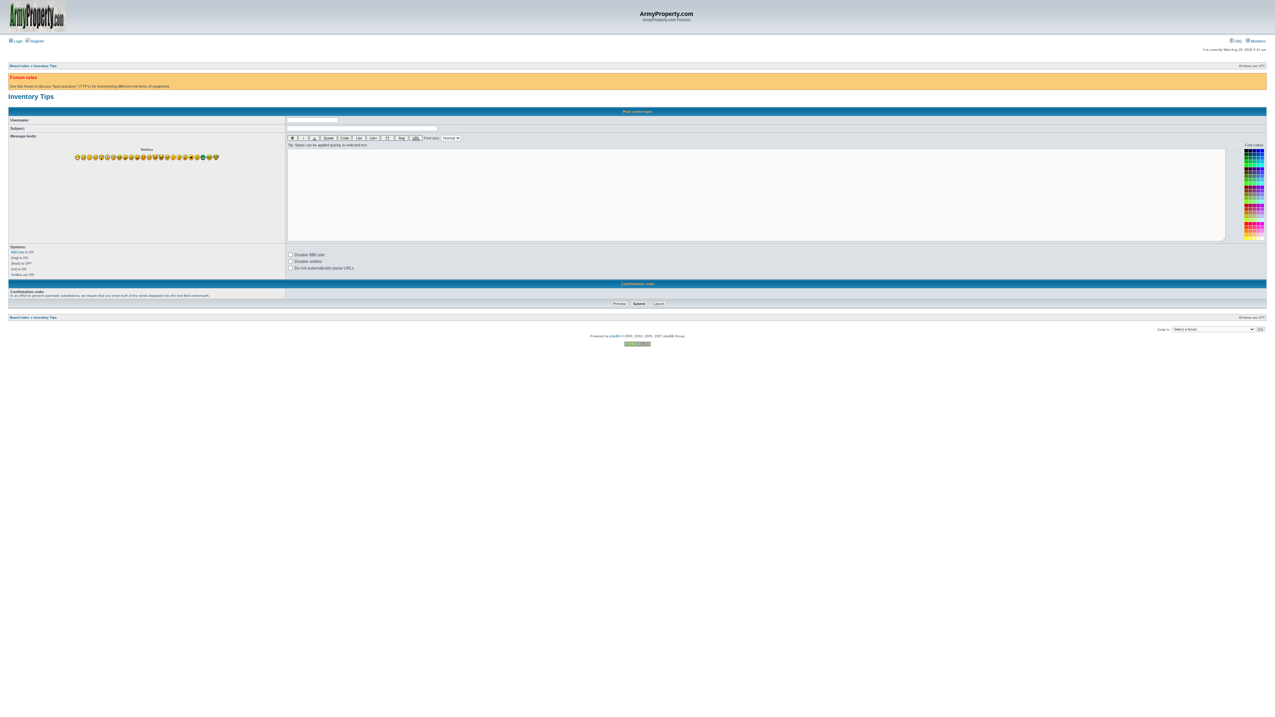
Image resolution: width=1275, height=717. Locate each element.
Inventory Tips (45, 66)
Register (37, 41)
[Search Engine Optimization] (637, 345)
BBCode (17, 252)
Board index (20, 66)
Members (1258, 41)
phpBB (615, 336)
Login (18, 41)
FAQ (1237, 41)
